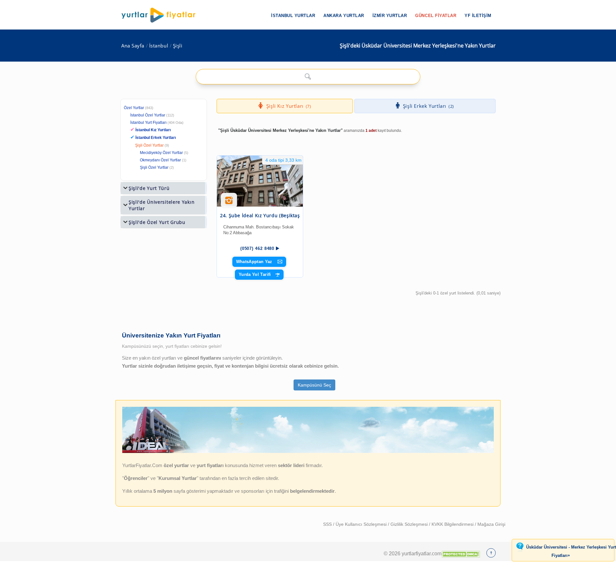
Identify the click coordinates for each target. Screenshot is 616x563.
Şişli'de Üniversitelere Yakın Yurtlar (161, 205)
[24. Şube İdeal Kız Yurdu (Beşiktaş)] (260, 181)
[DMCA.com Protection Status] (460, 553)
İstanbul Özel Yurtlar (147, 115)
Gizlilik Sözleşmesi (409, 524)
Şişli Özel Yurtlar (149, 145)
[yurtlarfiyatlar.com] (161, 15)
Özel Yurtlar (134, 108)
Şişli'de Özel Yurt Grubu (157, 222)
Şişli (178, 45)
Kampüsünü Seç (314, 385)
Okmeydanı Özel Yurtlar (160, 160)
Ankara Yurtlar (343, 15)
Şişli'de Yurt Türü (149, 188)
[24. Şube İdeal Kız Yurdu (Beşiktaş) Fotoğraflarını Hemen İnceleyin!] (229, 202)
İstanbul (158, 45)
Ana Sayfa (132, 45)
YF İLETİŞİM (478, 15)
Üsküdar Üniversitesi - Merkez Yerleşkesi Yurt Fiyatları (571, 551)
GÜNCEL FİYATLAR (435, 15)
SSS (328, 524)
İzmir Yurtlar (389, 15)
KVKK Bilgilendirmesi (453, 524)
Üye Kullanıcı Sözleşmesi (362, 524)
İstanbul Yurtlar (293, 15)
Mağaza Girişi (491, 524)
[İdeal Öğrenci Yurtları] (308, 451)
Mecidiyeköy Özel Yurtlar (161, 152)
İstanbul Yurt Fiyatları (157, 122)
